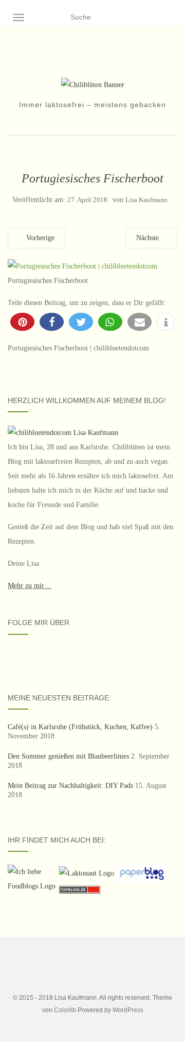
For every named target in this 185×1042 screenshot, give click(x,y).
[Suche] (170, 17)
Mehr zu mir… (29, 586)
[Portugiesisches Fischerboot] (82, 266)
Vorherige (39, 238)
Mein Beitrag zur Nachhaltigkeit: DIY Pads (70, 785)
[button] (22, 322)
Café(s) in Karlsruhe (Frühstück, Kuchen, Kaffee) (80, 727)
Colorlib (65, 1010)
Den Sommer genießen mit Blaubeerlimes (68, 756)
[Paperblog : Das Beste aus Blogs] (142, 873)
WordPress (128, 1010)
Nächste (148, 238)
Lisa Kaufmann (146, 200)
